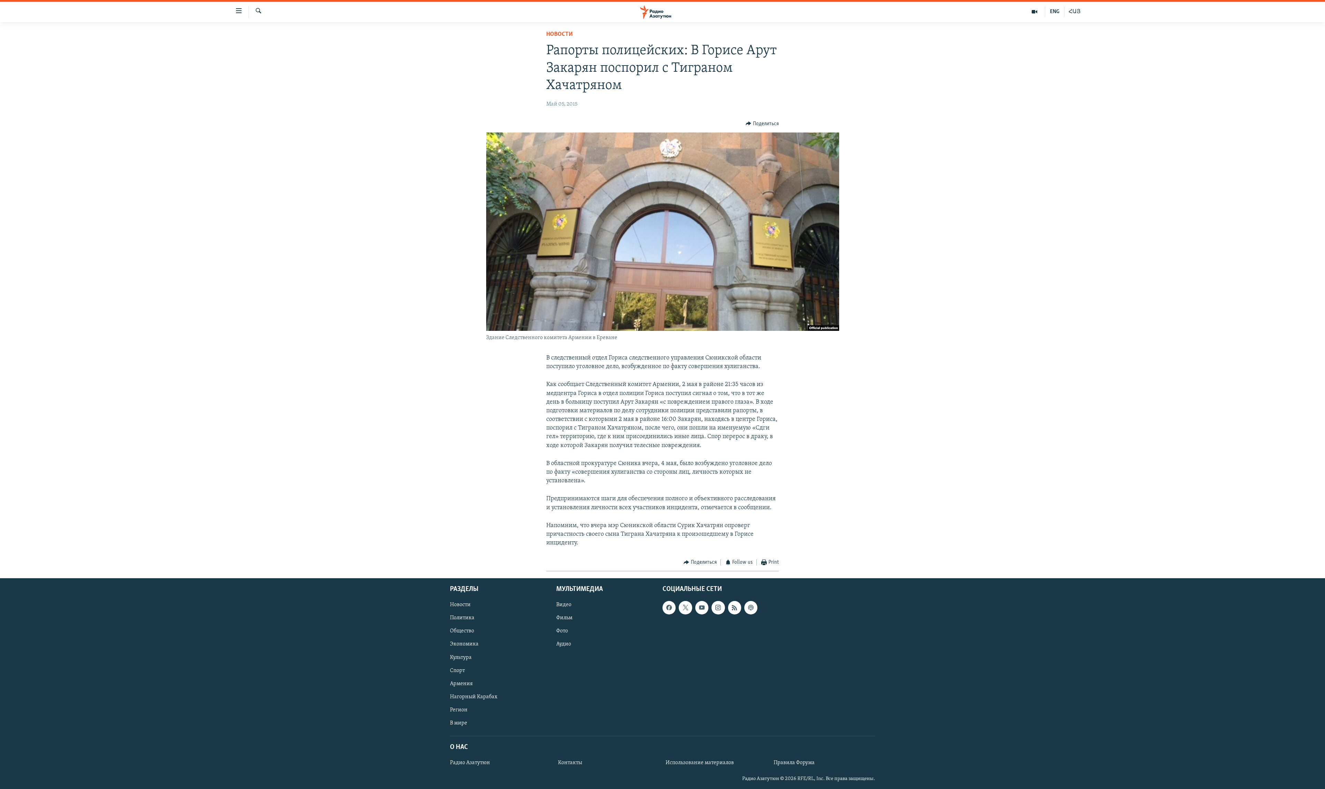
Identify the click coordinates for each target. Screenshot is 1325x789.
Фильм (564, 618)
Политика (462, 618)
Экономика (464, 644)
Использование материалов (700, 763)
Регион (459, 710)
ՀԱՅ (1075, 11)
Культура (461, 657)
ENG (1054, 11)
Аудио (563, 644)
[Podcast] (750, 607)
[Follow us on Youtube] (701, 607)
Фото (562, 631)
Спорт (457, 670)
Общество (462, 631)
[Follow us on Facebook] (669, 607)
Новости (559, 34)
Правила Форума (794, 763)
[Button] (762, 123)
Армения (461, 683)
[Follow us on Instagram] (718, 607)
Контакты (570, 763)
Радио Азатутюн (470, 763)
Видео (563, 605)
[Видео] (1034, 12)
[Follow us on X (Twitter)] (685, 607)
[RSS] (734, 607)
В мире (458, 723)
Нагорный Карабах (473, 697)
